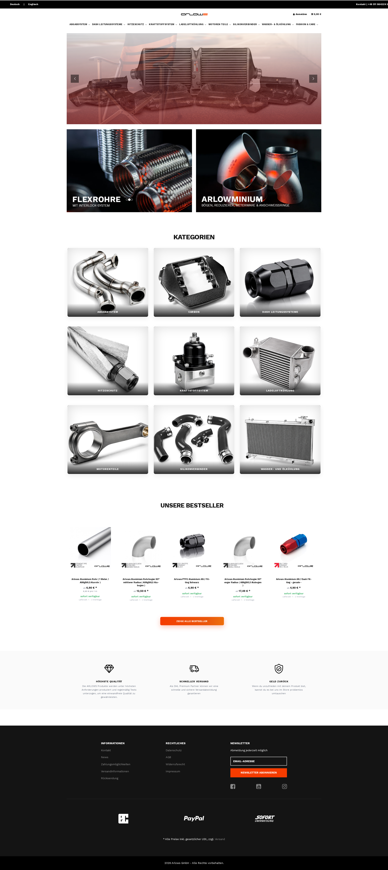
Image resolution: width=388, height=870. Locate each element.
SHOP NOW (194, 95)
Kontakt (361, 4)
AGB (168, 757)
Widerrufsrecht (175, 764)
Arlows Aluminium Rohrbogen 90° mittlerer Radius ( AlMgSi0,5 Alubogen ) (141, 582)
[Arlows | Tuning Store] (194, 14)
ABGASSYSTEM (79, 24)
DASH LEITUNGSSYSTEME (107, 24)
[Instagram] (284, 787)
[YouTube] (258, 787)
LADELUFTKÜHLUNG (191, 24)
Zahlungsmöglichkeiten (115, 764)
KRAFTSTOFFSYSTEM (162, 24)
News (104, 757)
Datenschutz (174, 750)
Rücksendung (109, 778)
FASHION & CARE (306, 24)
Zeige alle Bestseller (192, 621)
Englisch (33, 4)
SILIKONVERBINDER (245, 24)
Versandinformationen (115, 771)
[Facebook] (232, 787)
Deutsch (15, 4)
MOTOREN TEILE (219, 24)
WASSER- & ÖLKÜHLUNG (277, 24)
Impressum (173, 771)
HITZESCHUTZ (136, 24)
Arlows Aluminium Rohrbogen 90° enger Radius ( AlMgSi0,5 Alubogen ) (242, 582)
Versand (220, 839)
